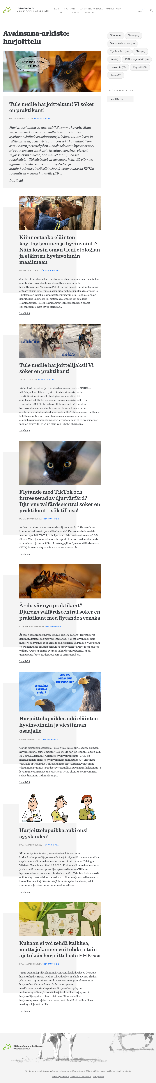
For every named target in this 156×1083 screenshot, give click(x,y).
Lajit (57, 9)
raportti (140, 67)
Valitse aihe (119, 98)
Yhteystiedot (60, 12)
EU (114, 59)
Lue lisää (16, 181)
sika (140, 51)
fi (142, 9)
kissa (115, 35)
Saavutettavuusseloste (80, 1077)
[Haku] (151, 10)
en (139, 12)
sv (144, 12)
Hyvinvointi (70, 9)
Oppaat (88, 12)
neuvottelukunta (122, 43)
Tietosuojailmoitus (60, 1077)
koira (133, 35)
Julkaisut (76, 12)
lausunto (118, 67)
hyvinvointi (119, 51)
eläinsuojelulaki (137, 59)
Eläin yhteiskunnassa (91, 9)
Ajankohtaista (113, 9)
